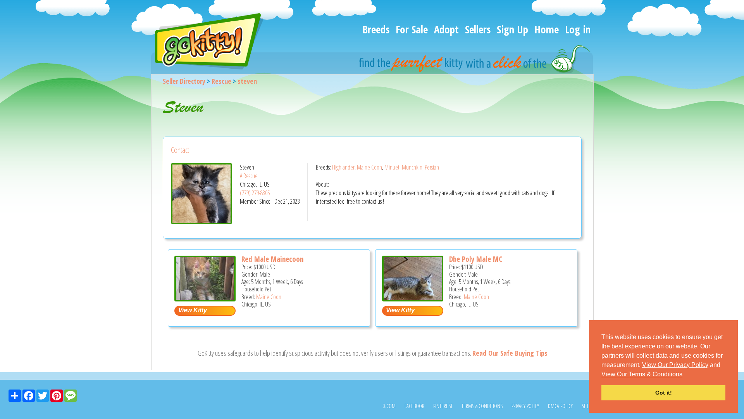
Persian (432, 167)
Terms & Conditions (482, 406)
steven (247, 81)
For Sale (412, 29)
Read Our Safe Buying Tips (510, 353)
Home (546, 29)
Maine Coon (369, 167)
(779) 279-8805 (255, 193)
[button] (685, 375)
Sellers (478, 29)
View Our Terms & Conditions (641, 374)
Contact (180, 150)
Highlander (343, 167)
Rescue (221, 81)
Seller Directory (184, 81)
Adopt (446, 29)
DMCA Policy (560, 406)
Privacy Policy (525, 406)
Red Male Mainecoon (272, 259)
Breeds (375, 29)
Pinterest (443, 406)
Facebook (414, 406)
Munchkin (412, 167)
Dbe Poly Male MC (475, 259)
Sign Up (512, 29)
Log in (578, 29)
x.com (389, 406)
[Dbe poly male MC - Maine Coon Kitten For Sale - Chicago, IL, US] (412, 298)
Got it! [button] (663, 393)
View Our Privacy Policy (675, 365)
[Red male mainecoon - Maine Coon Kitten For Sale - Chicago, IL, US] (205, 298)
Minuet (392, 167)
